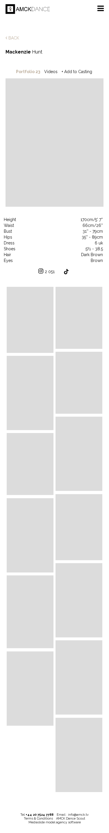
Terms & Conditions (38, 818)
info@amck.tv (78, 815)
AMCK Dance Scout (70, 818)
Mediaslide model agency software (54, 822)
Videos (51, 71)
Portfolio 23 (28, 71)
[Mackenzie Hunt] (30, 320)
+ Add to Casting (77, 71)
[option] (55, 143)
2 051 (50, 271)
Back (13, 38)
